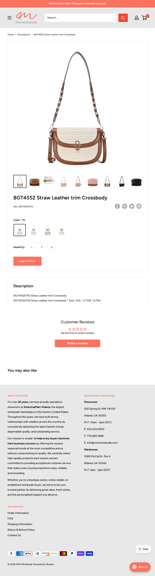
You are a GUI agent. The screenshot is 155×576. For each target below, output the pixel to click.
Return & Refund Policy (21, 529)
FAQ (10, 518)
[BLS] (34, 230)
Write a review (77, 343)
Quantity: (19, 247)
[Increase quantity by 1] (52, 247)
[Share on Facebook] (117, 206)
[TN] (20, 230)
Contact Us (14, 535)
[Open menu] (9, 17)
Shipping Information (20, 524)
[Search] (123, 18)
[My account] (137, 18)
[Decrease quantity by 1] (32, 247)
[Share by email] (139, 206)
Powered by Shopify (43, 564)
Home (11, 34)
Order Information (18, 513)
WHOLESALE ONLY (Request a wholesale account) (77, 3)
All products (24, 34)
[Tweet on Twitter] (131, 206)
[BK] (48, 230)
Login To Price (27, 261)
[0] (144, 17)
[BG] (62, 230)
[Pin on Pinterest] (124, 206)
